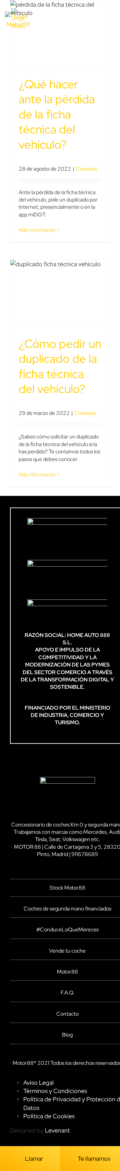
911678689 (84, 854)
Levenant (57, 1130)
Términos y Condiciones (55, 1091)
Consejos (86, 168)
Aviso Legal (38, 1082)
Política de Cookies (49, 1116)
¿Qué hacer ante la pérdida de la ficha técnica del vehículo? (57, 114)
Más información (37, 230)
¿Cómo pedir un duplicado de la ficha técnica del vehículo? (60, 366)
